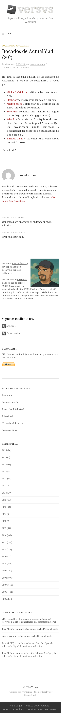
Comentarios (13, 333)
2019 (4, 500)
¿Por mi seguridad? (13, 236)
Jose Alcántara (19, 263)
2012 (4, 549)
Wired (10, 119)
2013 (4, 542)
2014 (4, 535)
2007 (4, 585)
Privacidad (7, 416)
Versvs (34, 687)
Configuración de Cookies (41, 709)
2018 (4, 507)
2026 (4, 450)
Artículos (10, 326)
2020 (4, 492)
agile (15, 270)
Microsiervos (14, 103)
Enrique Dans (15, 138)
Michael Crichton (17, 92)
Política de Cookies (13, 709)
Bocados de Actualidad (15, 45)
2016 (4, 521)
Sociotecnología (10, 402)
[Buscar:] (56, 33)
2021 (4, 485)
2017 (4, 514)
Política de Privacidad (37, 705)
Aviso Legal (15, 705)
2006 (4, 591)
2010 (4, 563)
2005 (4, 599)
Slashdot (12, 99)
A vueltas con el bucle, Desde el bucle (39, 629)
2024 (4, 464)
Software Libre (9, 430)
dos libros (22, 279)
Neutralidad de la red (12, 423)
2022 (4, 478)
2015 (4, 528)
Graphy (44, 692)
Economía (7, 395)
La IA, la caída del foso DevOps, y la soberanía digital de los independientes (27, 644)
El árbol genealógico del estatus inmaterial (34, 621)
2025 (4, 457)
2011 (4, 556)
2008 (4, 577)
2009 (4, 570)
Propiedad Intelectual (13, 409)
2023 (4, 471)
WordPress (27, 692)
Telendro (12, 111)
